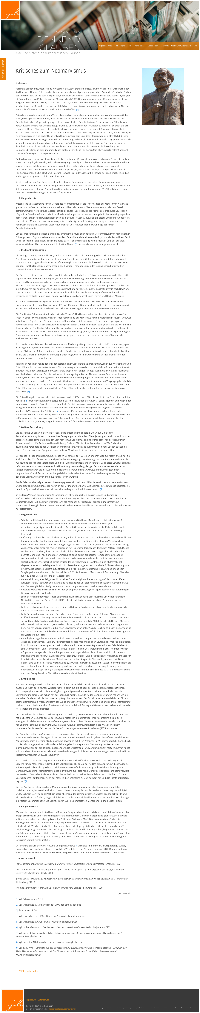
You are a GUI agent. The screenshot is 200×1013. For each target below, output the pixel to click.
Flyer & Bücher (139, 46)
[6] (101, 489)
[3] (28, 391)
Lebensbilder (153, 46)
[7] (108, 669)
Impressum (31, 999)
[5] (57, 411)
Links (196, 46)
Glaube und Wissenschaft (181, 46)
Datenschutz (43, 999)
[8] (26, 781)
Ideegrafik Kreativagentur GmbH (62, 1009)
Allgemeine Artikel (106, 46)
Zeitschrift (165, 46)
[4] (26, 400)
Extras (3, 63)
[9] (76, 845)
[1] (77, 109)
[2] (76, 244)
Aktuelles (3, 73)
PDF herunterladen (28, 971)
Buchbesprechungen (123, 46)
